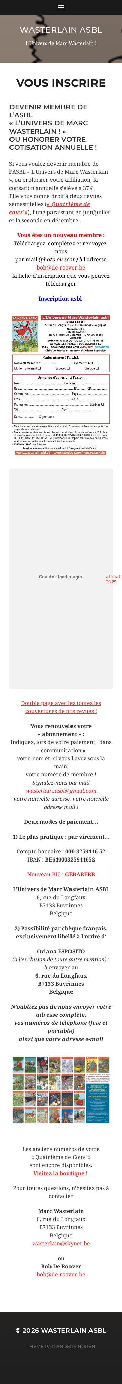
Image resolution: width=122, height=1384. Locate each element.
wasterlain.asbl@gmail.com (61, 791)
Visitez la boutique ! (60, 1173)
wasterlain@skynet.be (61, 1243)
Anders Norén (75, 1346)
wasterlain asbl (61, 30)
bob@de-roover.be (61, 267)
